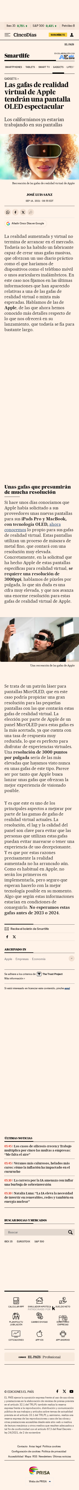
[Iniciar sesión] (72, 35)
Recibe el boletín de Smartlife (30, 928)
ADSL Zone (64, 56)
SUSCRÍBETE (58, 34)
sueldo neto (63, 1306)
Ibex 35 (11, 25)
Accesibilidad (15, 1456)
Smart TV (44, 67)
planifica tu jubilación (16, 1323)
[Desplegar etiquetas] (72, 958)
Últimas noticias (18, 1138)
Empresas (22, 959)
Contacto (22, 1446)
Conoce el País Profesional (39, 1356)
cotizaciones (16, 1340)
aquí (67, 988)
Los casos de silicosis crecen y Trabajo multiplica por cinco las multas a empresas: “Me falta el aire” (38, 1150)
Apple (8, 959)
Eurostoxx (23, 1241)
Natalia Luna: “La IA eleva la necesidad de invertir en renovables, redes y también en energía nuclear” (38, 1197)
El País (69, 44)
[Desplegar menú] (7, 34)
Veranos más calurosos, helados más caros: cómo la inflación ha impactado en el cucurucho (37, 1167)
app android (63, 1340)
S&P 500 (38, 25)
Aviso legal (35, 1446)
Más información (13, 978)
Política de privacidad (54, 1451)
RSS (34, 1456)
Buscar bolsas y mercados (25, 1220)
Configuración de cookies (26, 1451)
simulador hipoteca (39, 1306)
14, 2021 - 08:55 (39, 200)
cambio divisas (39, 1322)
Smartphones (13, 67)
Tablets (30, 67)
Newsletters (45, 1456)
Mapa (28, 1456)
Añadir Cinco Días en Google (28, 223)
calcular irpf (16, 1306)
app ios (39, 1340)
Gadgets (58, 67)
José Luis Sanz (39, 195)
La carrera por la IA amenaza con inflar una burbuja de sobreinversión (38, 1182)
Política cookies (52, 1446)
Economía (38, 959)
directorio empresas (63, 1323)
